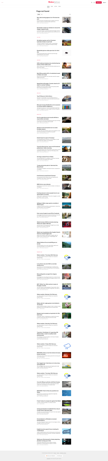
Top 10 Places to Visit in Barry (44, 96)
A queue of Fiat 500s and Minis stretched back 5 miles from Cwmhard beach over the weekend (48, 207)
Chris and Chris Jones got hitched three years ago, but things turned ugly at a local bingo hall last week (48, 121)
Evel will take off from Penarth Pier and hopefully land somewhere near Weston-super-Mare (47, 178)
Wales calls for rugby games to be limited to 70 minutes (48, 304)
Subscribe (99, 2)
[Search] (92, 2)
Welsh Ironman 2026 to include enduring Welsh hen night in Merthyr (47, 222)
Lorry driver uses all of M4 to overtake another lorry (47, 264)
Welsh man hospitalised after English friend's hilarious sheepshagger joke (48, 233)
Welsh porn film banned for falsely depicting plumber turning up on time (48, 440)
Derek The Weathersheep (45, 259)
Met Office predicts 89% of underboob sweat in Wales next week (48, 74)
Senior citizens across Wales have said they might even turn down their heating (48, 67)
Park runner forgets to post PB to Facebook (48, 213)
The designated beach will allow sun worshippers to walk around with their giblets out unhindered (48, 140)
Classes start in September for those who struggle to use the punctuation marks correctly (48, 196)
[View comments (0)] (45, 24)
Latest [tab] (39, 14)
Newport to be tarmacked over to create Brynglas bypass (47, 128)
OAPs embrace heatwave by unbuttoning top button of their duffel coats (48, 64)
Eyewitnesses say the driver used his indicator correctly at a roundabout (48, 186)
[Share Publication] (94, 2)
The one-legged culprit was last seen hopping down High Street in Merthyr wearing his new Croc (48, 367)
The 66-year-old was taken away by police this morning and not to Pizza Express (48, 356)
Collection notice (63, 453)
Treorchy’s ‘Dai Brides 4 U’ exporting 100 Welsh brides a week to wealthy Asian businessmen (47, 334)
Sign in (104, 2)
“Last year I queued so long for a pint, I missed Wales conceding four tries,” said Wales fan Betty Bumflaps (47, 44)
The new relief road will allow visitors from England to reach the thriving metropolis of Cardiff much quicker (48, 131)
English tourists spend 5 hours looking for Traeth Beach (48, 430)
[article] (54, 21)
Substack (48, 458)
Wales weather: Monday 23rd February (47, 294)
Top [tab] (41, 14)
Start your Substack (51, 455)
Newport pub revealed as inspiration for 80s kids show (48, 314)
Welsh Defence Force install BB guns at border (47, 243)
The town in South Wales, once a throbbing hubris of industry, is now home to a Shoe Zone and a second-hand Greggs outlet (48, 98)
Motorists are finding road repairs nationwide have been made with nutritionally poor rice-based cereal (48, 384)
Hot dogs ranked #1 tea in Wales (45, 156)
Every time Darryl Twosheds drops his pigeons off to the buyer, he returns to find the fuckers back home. (48, 21)
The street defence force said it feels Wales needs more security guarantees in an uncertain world (47, 246)
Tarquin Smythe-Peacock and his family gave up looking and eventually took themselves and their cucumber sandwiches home (48, 433)
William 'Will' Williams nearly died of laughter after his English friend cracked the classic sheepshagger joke (47, 236)
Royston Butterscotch (44, 33)
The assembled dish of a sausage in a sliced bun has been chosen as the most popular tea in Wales (48, 159)
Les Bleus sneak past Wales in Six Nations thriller (46, 402)
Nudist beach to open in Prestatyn (45, 137)
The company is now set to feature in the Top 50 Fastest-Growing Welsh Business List (48, 337)
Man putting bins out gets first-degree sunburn (47, 274)
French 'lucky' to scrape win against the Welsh (49, 401)
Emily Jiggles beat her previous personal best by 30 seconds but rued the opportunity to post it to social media (48, 215)
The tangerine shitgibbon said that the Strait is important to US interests (48, 169)
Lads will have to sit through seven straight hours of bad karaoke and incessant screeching (48, 226)
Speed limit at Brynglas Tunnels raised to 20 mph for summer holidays (48, 84)
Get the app (59, 455)
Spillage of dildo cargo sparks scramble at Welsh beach (47, 204)
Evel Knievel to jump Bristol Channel (46, 175)
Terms (58, 453)
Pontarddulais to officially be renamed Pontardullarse (47, 419)
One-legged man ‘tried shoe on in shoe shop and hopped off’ (48, 363)
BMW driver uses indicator (44, 184)
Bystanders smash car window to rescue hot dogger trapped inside (48, 28)
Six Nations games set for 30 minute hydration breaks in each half (46, 41)
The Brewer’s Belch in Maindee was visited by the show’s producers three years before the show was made (48, 317)
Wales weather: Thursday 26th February (47, 255)
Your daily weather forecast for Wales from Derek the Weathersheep (47, 257)
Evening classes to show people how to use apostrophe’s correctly (48, 193)
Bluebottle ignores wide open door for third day (48, 51)
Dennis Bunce (42, 308)
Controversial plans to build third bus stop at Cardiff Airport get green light (48, 409)
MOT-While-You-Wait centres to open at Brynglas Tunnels (47, 285)
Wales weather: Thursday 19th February (47, 373)
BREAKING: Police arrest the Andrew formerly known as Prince (48, 353)
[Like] (37, 57)
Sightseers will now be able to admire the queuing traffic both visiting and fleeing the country (48, 87)
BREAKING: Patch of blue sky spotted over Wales (48, 391)
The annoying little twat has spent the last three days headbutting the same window (47, 54)
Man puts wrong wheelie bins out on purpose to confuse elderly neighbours (48, 105)
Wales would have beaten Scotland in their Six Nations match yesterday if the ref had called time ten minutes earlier (49, 307)
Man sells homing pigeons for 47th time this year (48, 18)
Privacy (55, 453)
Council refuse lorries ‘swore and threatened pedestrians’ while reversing (48, 147)
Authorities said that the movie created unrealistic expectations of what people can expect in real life (46, 443)
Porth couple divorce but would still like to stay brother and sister (48, 118)
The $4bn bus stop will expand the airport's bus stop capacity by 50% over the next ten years (49, 412)
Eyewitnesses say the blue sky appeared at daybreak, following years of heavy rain (47, 394)
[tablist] (40, 14)
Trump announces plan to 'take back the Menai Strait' (47, 166)
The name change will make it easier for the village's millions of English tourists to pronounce (48, 422)
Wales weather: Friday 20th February (46, 344)
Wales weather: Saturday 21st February (47, 323)
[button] (48, 6)
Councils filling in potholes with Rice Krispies (48, 382)
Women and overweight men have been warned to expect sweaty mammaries (48, 77)
